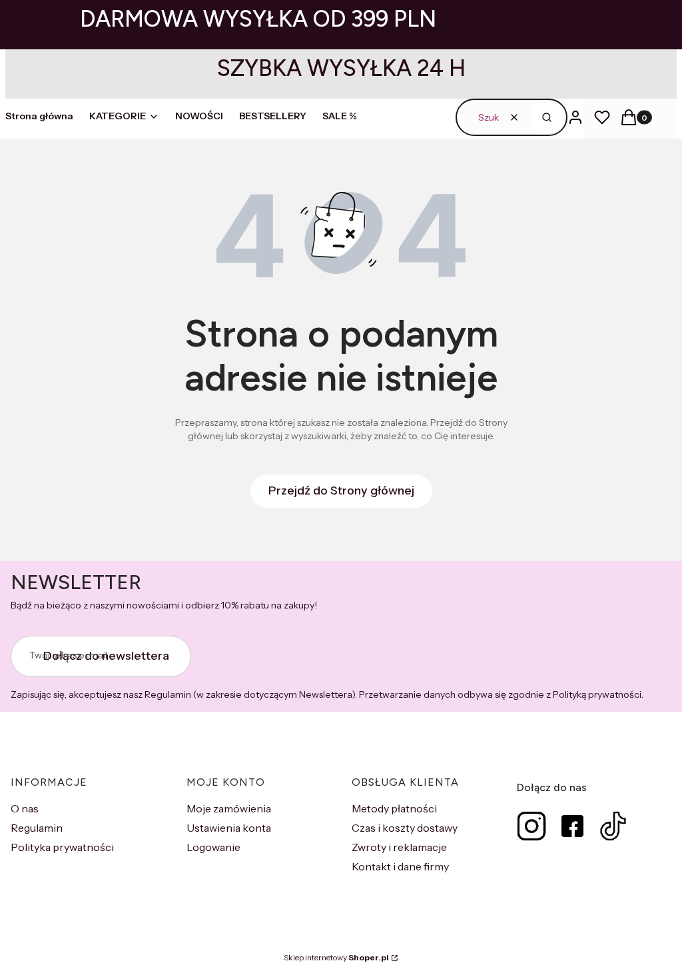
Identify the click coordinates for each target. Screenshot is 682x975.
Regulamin (37, 827)
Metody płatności (394, 808)
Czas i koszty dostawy (405, 827)
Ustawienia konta (228, 827)
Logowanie (213, 847)
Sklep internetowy (336, 957)
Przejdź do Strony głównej (341, 490)
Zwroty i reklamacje (399, 847)
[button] (546, 117)
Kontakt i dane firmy (400, 866)
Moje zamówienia (228, 808)
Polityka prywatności (62, 847)
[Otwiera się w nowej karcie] (532, 826)
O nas (25, 808)
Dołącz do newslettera (106, 655)
